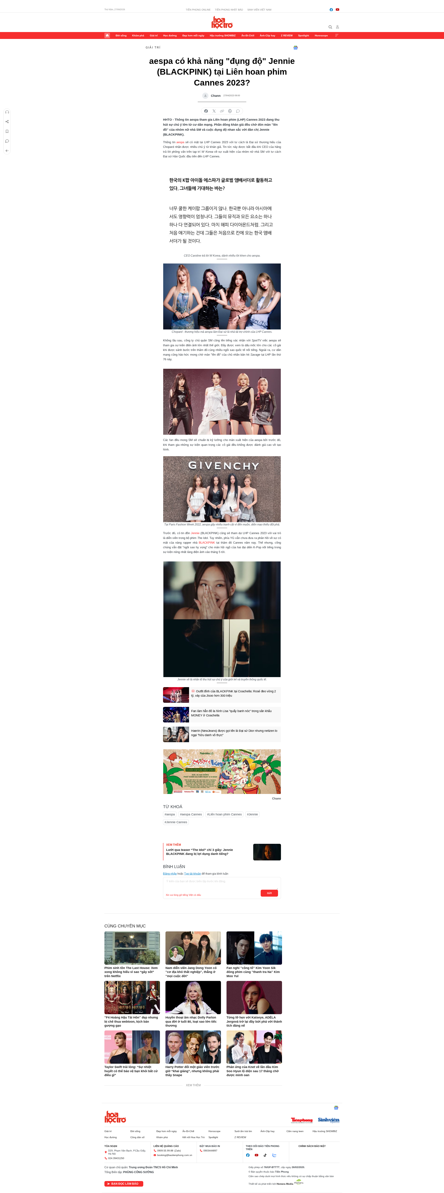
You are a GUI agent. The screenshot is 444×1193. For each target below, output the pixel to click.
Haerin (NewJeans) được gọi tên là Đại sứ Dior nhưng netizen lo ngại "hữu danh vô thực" (234, 733)
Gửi (269, 893)
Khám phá (138, 35)
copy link (222, 111)
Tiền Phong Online (198, 9)
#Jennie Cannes (176, 822)
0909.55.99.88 (165, 1150)
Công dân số (137, 1137)
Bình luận (7, 141)
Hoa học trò (115, 1117)
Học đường (170, 35)
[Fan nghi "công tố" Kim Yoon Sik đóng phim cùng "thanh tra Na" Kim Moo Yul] (254, 948)
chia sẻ (206, 111)
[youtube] (337, 9)
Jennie (195, 533)
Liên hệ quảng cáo (166, 1146)
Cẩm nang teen (295, 1131)
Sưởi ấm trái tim (243, 1131)
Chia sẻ (7, 121)
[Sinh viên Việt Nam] (329, 1121)
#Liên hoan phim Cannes (224, 814)
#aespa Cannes (191, 814)
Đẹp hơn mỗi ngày (193, 35)
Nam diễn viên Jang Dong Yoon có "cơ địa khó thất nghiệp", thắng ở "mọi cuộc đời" (191, 972)
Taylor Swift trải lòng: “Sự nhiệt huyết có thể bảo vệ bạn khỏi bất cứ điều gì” (131, 1071)
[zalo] (276, 1155)
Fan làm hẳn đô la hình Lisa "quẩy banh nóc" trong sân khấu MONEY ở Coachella (231, 713)
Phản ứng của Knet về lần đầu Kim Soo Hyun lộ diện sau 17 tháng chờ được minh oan (253, 1071)
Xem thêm (337, 35)
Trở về (7, 150)
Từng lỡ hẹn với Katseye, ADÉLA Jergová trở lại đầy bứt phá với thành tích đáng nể (254, 1021)
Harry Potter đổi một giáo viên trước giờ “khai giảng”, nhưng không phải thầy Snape (192, 1071)
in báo (230, 111)
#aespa (170, 814)
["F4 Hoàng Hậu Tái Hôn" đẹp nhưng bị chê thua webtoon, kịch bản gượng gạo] (132, 997)
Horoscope (321, 35)
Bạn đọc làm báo (124, 1183)
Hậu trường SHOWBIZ (223, 35)
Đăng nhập (170, 873)
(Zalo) (177, 1150)
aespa (180, 142)
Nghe (7, 112)
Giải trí (154, 35)
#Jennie (252, 814)
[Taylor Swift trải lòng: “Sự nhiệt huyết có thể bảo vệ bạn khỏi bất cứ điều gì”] (132, 1047)
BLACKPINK (207, 542)
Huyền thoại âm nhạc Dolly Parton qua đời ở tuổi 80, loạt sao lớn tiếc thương (191, 1021)
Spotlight (303, 35)
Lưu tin (7, 131)
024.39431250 (116, 1158)
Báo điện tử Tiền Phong (222, 22)
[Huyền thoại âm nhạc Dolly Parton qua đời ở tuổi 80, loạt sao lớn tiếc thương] (193, 997)
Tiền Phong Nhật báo (229, 9)
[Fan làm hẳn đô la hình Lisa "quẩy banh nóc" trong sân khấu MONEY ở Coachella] (176, 714)
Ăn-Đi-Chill (247, 35)
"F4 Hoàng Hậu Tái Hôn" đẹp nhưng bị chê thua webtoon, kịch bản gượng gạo (131, 1021)
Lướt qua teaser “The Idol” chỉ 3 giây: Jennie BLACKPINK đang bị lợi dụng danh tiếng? (199, 852)
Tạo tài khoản (192, 873)
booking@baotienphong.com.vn (174, 1155)
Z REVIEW (287, 35)
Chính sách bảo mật (312, 1146)
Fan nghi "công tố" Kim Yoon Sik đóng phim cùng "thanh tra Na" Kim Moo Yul (253, 972)
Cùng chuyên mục (125, 926)
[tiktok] (267, 1155)
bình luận (237, 111)
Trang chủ (107, 35)
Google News (295, 47)
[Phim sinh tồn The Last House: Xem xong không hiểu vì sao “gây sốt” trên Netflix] (132, 948)
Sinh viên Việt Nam (259, 9)
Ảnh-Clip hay (267, 35)
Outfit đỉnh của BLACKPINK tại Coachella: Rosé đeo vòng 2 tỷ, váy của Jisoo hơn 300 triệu (233, 693)
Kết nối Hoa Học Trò (193, 1137)
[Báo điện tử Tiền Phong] (302, 1121)
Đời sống (121, 35)
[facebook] (331, 9)
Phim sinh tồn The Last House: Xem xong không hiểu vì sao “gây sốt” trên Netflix (131, 972)
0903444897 (210, 1150)
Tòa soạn (110, 1146)
